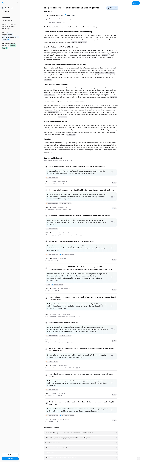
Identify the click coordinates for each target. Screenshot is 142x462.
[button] (136, 3)
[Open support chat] (138, 458)
